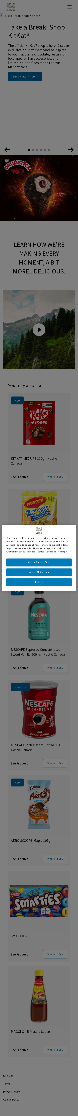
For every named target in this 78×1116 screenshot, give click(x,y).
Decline (39, 582)
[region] (39, 558)
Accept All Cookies (39, 572)
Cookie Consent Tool (39, 562)
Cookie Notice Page (56, 551)
